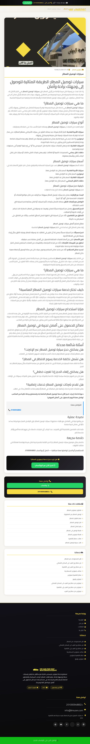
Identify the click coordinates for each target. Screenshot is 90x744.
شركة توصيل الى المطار (73, 530)
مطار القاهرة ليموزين (74, 575)
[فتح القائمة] (4, 10)
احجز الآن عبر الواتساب (44, 465)
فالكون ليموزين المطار (74, 510)
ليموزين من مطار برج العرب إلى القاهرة (69, 587)
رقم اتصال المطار (76, 526)
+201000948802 (44, 491)
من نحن (81, 623)
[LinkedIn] (83, 724)
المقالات (81, 627)
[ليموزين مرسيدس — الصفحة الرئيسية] (77, 10)
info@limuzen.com (74, 710)
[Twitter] (72, 724)
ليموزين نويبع (77, 579)
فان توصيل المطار (75, 522)
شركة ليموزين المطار (74, 534)
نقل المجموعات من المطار (72, 559)
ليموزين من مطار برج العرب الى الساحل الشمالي (66, 583)
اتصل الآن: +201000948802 (42, 3)
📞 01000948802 (14, 410)
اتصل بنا (81, 630)
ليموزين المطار (77, 69)
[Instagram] (78, 724)
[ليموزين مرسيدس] (45, 669)
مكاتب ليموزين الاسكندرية (72, 571)
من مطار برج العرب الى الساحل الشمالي (69, 563)
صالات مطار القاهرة (74, 539)
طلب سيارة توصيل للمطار (73, 543)
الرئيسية (81, 620)
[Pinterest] (55, 724)
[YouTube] (61, 724)
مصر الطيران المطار (75, 518)
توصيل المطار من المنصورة (72, 514)
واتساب (26, 2)
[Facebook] (66, 724)
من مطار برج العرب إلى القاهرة (71, 567)
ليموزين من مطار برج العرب (72, 591)
